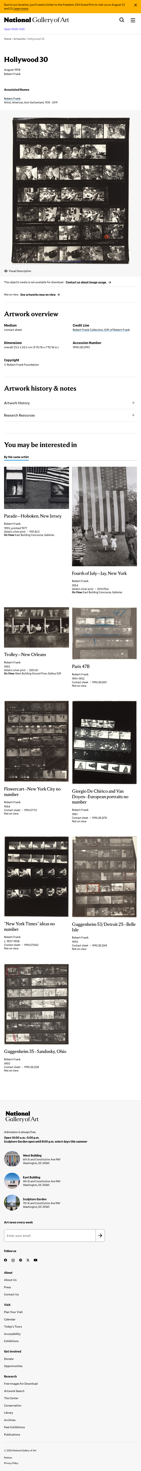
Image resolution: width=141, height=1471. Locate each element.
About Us (10, 1280)
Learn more (21, 8)
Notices (8, 1457)
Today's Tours (13, 1326)
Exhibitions (11, 1341)
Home (7, 39)
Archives (9, 1420)
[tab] (16, 457)
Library (8, 1412)
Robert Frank (12, 98)
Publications (12, 1434)
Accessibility (12, 1334)
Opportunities (13, 1366)
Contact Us (11, 1294)
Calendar (9, 1319)
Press (7, 1287)
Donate (9, 1359)
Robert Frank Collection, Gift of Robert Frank (101, 330)
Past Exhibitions (14, 1427)
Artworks (19, 39)
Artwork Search (14, 1391)
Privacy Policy (11, 1463)
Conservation (12, 1405)
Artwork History (17, 403)
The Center (11, 1398)
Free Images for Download (21, 1383)
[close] (135, 5)
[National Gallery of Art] (70, 1116)
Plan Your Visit (13, 1312)
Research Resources (19, 415)
